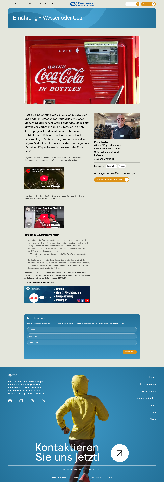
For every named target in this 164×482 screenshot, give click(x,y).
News (47, 4)
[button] (21, 4)
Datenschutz (96, 478)
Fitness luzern (95, 470)
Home (10, 4)
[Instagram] (10, 401)
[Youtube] (32, 401)
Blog (41, 4)
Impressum (78, 478)
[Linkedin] (43, 401)
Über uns (33, 4)
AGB (111, 478)
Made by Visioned (58, 478)
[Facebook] (21, 401)
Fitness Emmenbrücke (72, 470)
